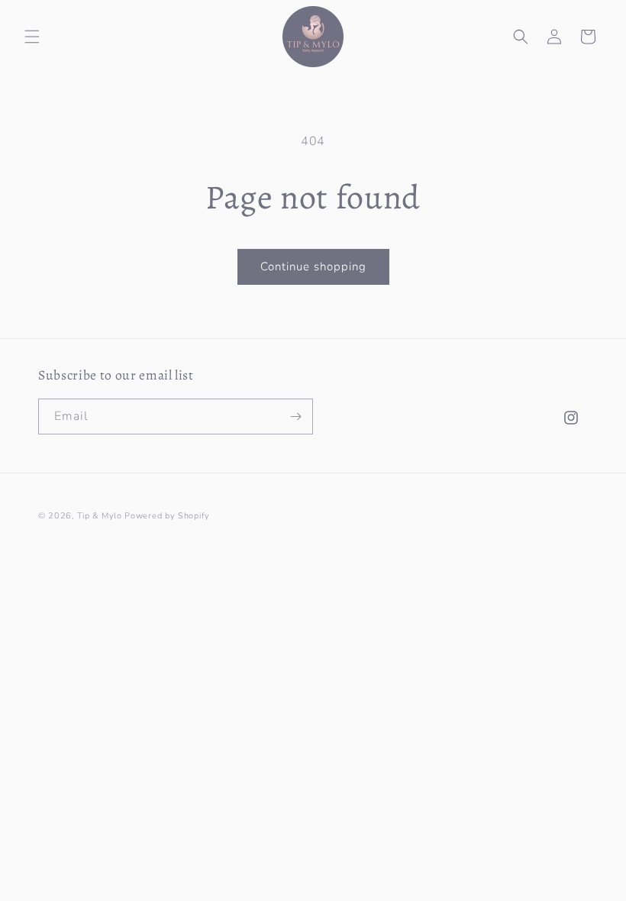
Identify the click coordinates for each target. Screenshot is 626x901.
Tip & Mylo (99, 516)
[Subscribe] (295, 416)
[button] (32, 36)
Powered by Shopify (167, 516)
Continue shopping (313, 266)
